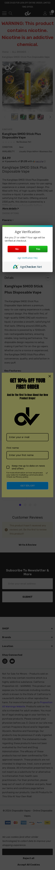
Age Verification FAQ (28, 257)
